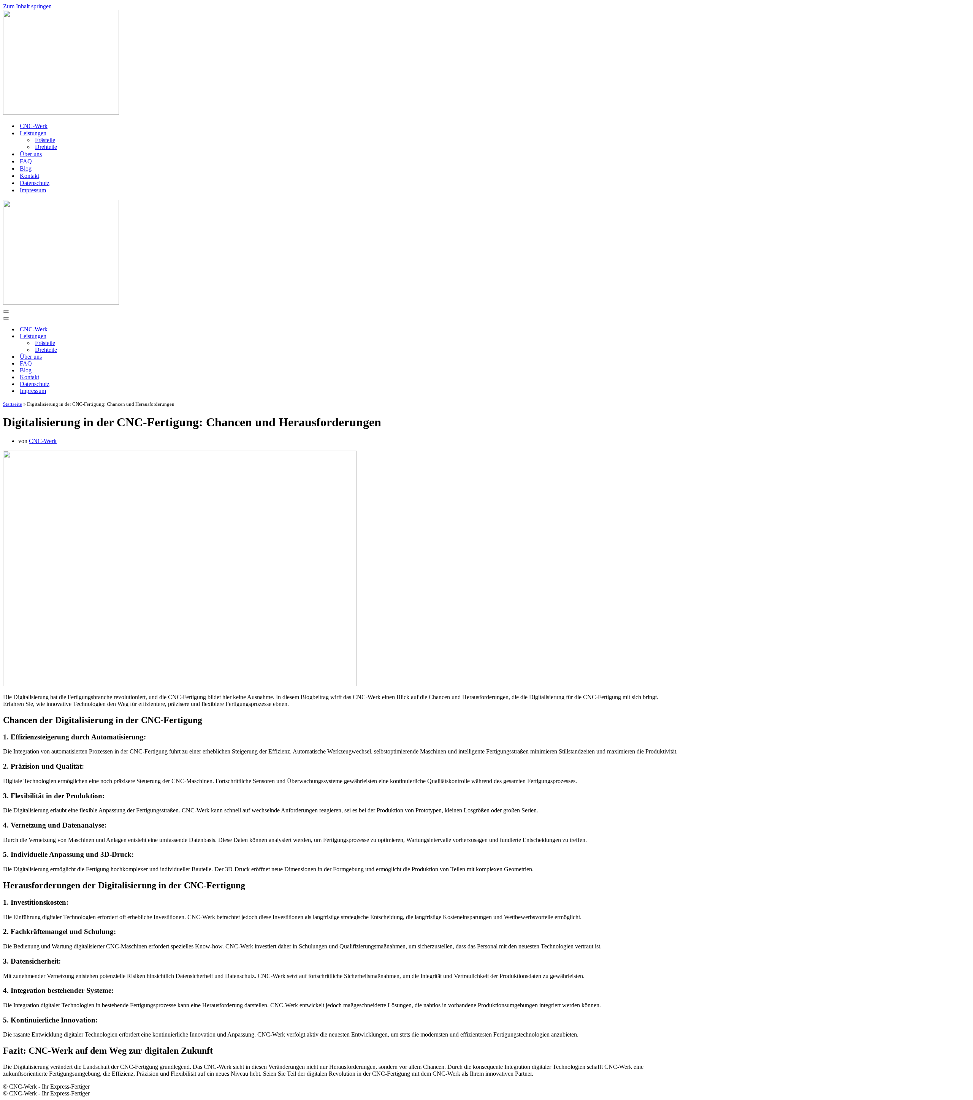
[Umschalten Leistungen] (136, 336)
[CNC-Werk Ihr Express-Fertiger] (486, 63)
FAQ (26, 161)
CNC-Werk (34, 126)
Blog (26, 168)
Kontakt (29, 176)
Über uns (31, 154)
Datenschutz (34, 183)
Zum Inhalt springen (27, 6)
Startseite (12, 404)
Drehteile (46, 147)
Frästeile (45, 140)
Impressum (33, 190)
